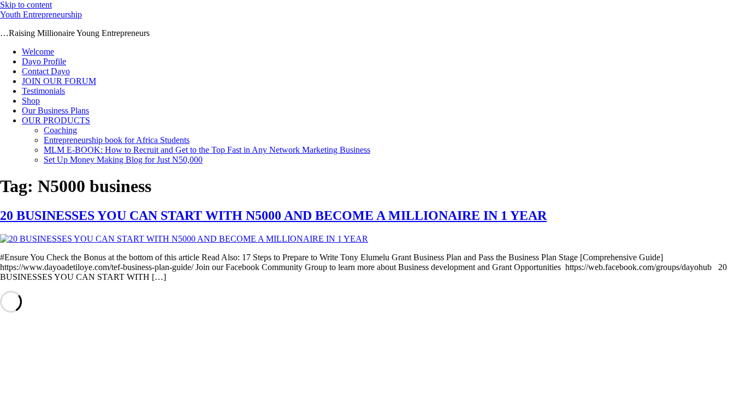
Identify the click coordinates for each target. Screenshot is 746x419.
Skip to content (26, 4)
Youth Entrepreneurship (41, 14)
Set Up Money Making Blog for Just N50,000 (123, 159)
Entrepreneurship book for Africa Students (117, 140)
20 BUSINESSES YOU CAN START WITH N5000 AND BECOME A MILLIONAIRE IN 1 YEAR (273, 215)
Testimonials (43, 90)
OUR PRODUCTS (56, 120)
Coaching (60, 130)
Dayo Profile (44, 61)
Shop (31, 100)
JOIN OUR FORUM (59, 81)
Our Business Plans (55, 110)
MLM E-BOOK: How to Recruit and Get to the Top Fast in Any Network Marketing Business (207, 149)
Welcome (38, 51)
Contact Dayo (46, 71)
